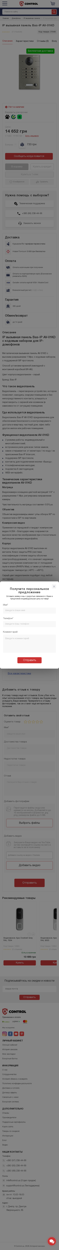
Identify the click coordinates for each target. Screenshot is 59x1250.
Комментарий (10, 632)
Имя (5, 605)
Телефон (8, 618)
